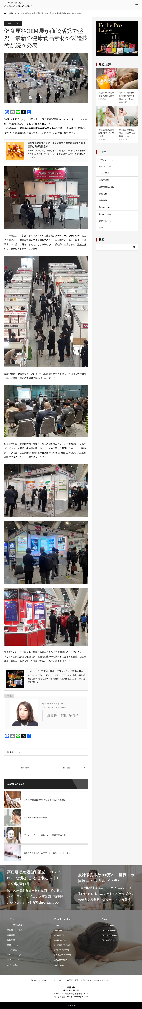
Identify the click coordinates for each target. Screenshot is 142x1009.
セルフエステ (105, 166)
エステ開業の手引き (16, 925)
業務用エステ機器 (107, 187)
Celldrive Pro (60, 940)
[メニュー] (136, 5)
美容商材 (103, 194)
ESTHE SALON (108, 925)
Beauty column (105, 207)
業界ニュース (13, 23)
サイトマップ (13, 960)
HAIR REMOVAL (109, 930)
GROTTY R (59, 935)
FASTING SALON (109, 935)
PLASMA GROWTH (62, 945)
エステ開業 (104, 173)
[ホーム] (5, 13)
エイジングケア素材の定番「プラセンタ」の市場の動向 (55, 671)
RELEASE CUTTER (63, 955)
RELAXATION (108, 940)
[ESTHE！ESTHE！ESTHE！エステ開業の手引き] (18, 4)
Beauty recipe (105, 214)
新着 (101, 227)
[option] (35, 887)
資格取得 (103, 200)
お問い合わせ (13, 965)
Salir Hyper (59, 965)
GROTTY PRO (60, 960)
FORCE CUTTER (62, 950)
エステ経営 (104, 180)
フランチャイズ (106, 160)
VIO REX (58, 925)
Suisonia (58, 930)
